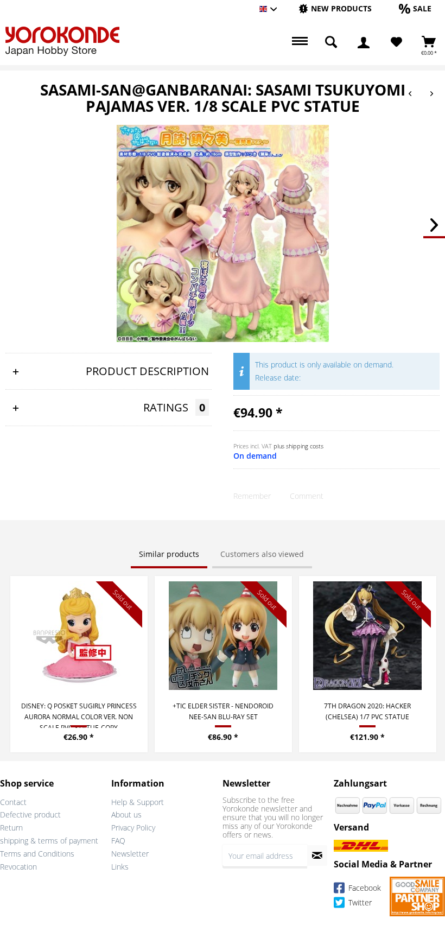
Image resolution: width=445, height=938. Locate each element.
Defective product (30, 814)
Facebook (363, 888)
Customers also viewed (262, 554)
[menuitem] (335, 9)
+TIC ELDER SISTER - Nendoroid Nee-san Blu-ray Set (223, 711)
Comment (306, 496)
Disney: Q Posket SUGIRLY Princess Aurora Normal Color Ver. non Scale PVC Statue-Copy (79, 714)
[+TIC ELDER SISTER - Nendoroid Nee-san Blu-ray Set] (223, 635)
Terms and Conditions (37, 853)
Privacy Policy (133, 827)
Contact (13, 802)
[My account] (363, 42)
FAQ (118, 840)
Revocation (18, 866)
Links (120, 866)
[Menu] (298, 42)
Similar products (169, 554)
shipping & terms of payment (49, 840)
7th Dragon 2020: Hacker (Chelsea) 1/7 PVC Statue (367, 711)
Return (11, 827)
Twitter (359, 903)
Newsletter (130, 853)
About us (126, 814)
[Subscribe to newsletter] (317, 855)
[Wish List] (396, 42)
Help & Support (137, 802)
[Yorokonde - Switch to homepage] (62, 41)
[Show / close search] (331, 42)
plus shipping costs (298, 446)
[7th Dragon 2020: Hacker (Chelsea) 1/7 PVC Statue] (367, 635)
